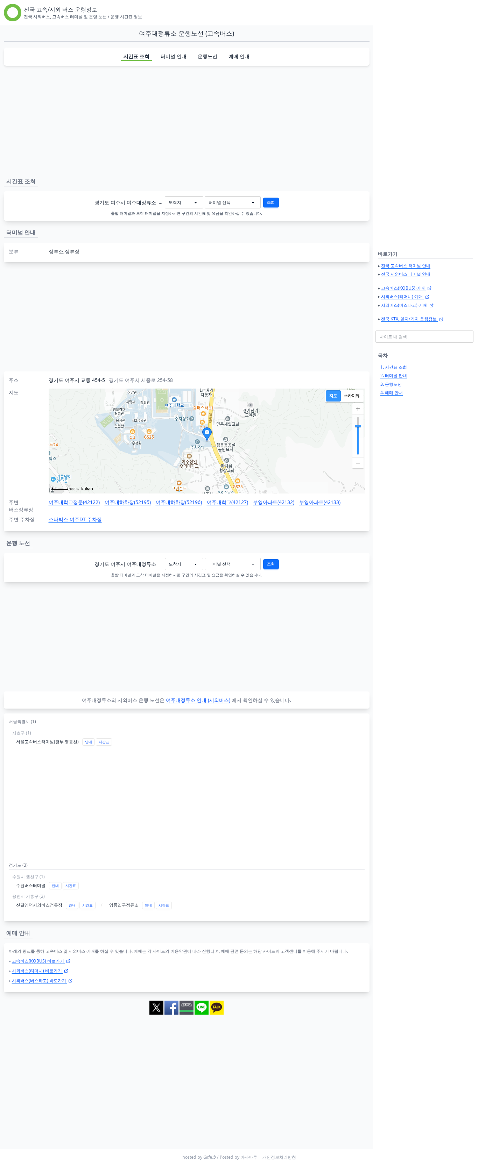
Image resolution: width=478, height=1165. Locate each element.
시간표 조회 (136, 56)
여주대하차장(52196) (179, 502)
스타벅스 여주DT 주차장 (75, 519)
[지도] (333, 396)
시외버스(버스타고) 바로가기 (39, 980)
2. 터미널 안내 (393, 375)
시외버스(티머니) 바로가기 (37, 971)
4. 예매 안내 (391, 393)
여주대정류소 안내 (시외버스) (198, 700)
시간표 (104, 742)
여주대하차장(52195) (128, 502)
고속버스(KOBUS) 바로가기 (38, 961)
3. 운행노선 (391, 384)
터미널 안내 (174, 56)
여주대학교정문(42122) (74, 502)
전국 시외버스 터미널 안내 (405, 274)
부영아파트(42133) (319, 502)
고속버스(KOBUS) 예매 (403, 288)
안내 (88, 742)
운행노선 (207, 56)
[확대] (358, 408)
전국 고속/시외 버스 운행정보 (60, 9)
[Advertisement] (186, 120)
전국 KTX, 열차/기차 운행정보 (409, 319)
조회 (271, 202)
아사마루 (248, 1157)
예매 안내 (239, 56)
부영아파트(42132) (273, 502)
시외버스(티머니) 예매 (402, 296)
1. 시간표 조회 (393, 367)
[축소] (358, 462)
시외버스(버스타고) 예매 (404, 305)
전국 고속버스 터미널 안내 (405, 266)
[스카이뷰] (352, 396)
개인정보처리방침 (279, 1157)
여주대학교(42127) (227, 502)
